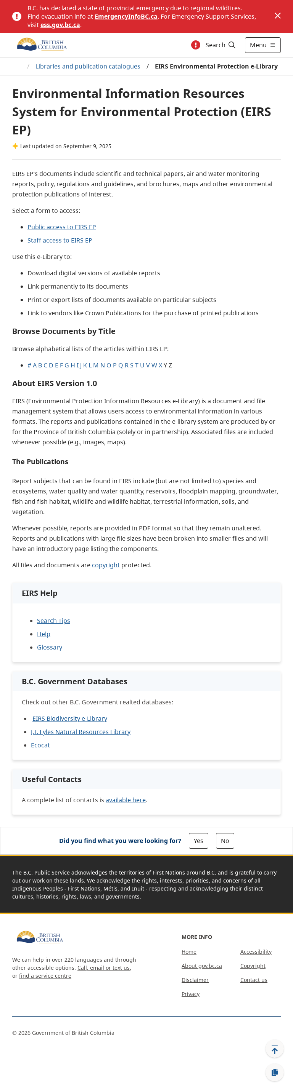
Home (189, 951)
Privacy (191, 994)
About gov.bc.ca (202, 965)
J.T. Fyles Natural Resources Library (80, 732)
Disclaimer (195, 979)
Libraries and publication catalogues (87, 66)
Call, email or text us (103, 967)
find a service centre (45, 975)
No (225, 840)
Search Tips (53, 620)
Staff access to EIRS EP (59, 240)
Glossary (49, 647)
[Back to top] (275, 1048)
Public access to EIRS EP (61, 227)
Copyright (253, 965)
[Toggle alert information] (195, 44)
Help (43, 634)
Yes (198, 840)
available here (126, 800)
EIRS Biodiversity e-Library (69, 718)
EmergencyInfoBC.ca (126, 16)
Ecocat (40, 745)
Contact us (253, 979)
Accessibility (256, 951)
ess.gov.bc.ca (60, 25)
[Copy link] (275, 1072)
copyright (106, 565)
